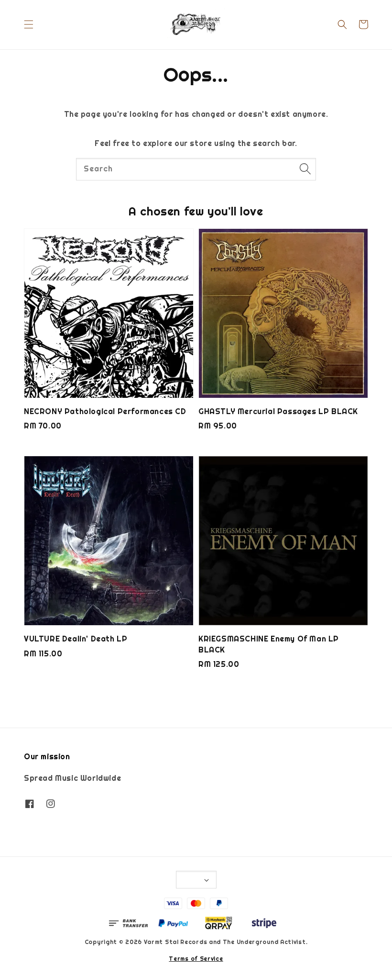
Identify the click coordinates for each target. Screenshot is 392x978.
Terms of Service (196, 959)
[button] (28, 24)
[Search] (305, 169)
